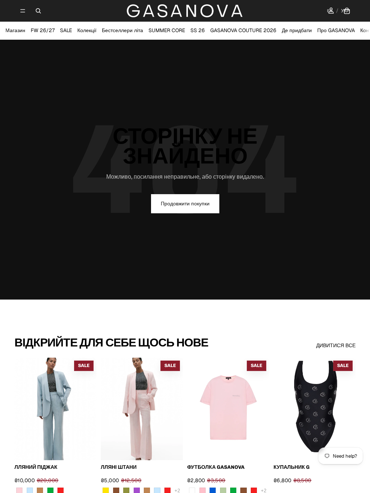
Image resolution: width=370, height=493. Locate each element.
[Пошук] (38, 11)
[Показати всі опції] (177, 490)
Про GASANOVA (336, 30)
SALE (66, 30)
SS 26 (197, 30)
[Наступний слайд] (175, 409)
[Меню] (22, 11)
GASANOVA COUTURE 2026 (243, 30)
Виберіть (91, 449)
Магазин (15, 30)
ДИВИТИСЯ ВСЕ (336, 345)
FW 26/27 (43, 30)
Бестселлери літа (122, 30)
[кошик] (347, 11)
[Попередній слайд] (109, 409)
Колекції (86, 30)
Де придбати (297, 30)
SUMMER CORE (167, 30)
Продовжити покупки (185, 203)
